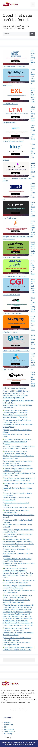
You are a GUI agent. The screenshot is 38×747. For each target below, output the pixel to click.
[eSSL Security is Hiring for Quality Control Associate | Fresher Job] (16, 57)
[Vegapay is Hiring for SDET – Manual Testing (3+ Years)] (16, 323)
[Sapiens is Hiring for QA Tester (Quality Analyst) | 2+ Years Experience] (18, 596)
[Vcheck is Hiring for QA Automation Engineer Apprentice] (18, 511)
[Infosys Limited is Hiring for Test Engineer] (16, 151)
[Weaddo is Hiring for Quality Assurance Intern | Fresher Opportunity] (18, 560)
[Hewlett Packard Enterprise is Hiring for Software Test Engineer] (16, 304)
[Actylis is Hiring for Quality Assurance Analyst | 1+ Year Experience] (18, 587)
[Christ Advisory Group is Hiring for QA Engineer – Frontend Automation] (16, 379)
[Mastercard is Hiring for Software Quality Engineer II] (18, 521)
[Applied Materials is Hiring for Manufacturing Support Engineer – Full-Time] (16, 341)
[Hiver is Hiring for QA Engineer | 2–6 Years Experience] (18, 550)
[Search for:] (16, 34)
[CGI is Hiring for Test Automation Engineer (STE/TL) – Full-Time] (16, 286)
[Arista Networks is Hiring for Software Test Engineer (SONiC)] (18, 421)
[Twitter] (16, 709)
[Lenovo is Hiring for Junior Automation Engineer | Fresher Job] (18, 639)
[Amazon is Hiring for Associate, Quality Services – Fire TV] (18, 494)
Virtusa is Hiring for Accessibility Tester (17, 466)
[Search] (32, 34)
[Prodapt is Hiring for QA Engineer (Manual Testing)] (18, 484)
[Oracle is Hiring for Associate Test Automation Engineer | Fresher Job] (18, 411)
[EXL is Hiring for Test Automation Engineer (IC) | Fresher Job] (16, 95)
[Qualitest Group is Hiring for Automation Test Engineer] (16, 209)
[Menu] (32, 4)
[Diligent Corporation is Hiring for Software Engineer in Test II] (18, 402)
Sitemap (7, 737)
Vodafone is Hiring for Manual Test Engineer (18, 507)
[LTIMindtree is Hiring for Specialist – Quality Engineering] (16, 113)
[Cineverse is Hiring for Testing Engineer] (16, 190)
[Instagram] (25, 709)
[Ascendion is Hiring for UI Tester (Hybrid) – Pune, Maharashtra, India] (16, 248)
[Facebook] (12, 709)
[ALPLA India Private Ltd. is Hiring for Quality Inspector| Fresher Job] (16, 267)
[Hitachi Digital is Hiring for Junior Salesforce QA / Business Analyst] (18, 452)
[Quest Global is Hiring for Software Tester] (18, 648)
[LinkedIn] (21, 709)
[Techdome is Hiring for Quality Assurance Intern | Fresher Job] (18, 531)
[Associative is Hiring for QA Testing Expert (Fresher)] (16, 360)
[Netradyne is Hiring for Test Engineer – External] (18, 431)
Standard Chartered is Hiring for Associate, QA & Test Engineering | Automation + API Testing (18, 575)
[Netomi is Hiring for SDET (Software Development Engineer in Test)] (18, 392)
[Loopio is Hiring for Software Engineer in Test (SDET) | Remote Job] (18, 470)
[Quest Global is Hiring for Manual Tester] (18, 478)
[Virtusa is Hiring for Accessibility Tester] (18, 462)
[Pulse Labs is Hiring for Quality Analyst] (17, 580)
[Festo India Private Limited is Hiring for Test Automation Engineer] (16, 132)
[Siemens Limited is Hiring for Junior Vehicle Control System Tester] (18, 629)
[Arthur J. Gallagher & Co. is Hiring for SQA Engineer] (16, 76)
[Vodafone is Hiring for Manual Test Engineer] (18, 504)
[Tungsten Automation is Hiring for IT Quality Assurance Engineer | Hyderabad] (18, 540)
